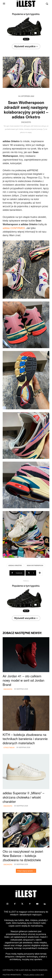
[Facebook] (15, 904)
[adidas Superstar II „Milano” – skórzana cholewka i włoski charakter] (26, 771)
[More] (40, 573)
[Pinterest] (30, 904)
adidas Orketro (15, 565)
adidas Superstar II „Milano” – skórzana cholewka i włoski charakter (23, 797)
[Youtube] (37, 904)
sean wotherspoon (35, 565)
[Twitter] (22, 904)
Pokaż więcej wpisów (25, 871)
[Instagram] (7, 904)
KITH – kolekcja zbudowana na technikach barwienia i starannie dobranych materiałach (25, 738)
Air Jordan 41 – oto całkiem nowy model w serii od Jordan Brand (23, 680)
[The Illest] (26, 4)
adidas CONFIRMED (14, 228)
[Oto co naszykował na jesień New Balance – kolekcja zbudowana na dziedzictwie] (26, 829)
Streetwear (9, 747)
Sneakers (26, 122)
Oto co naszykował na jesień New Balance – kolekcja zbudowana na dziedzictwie (23, 855)
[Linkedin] (44, 904)
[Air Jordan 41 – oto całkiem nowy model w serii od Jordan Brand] (26, 654)
